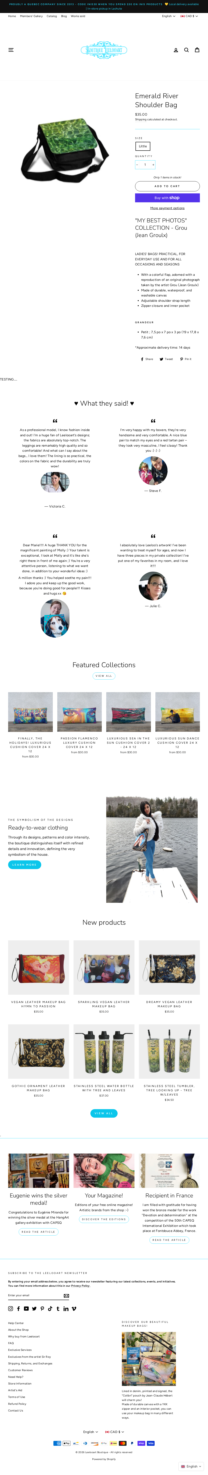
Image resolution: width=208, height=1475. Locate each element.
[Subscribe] (66, 1295)
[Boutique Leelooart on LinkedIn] (66, 1308)
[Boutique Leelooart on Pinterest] (42, 1308)
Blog (64, 16)
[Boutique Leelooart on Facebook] (18, 1308)
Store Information (20, 1383)
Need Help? (15, 1376)
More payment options (167, 208)
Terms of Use (16, 1397)
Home (12, 16)
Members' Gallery (31, 16)
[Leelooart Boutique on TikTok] (50, 1308)
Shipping (141, 119)
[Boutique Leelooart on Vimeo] (74, 1308)
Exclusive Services (19, 1349)
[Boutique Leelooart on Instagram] (10, 1308)
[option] (104, 6)
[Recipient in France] (169, 1171)
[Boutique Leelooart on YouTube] (26, 1308)
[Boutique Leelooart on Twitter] (34, 1308)
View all (104, 675)
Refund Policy (17, 1403)
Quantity (144, 156)
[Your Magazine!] (104, 1171)
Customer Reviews (20, 1370)
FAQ (11, 1343)
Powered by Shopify (104, 1459)
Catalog (52, 16)
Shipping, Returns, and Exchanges (30, 1363)
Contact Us (15, 1410)
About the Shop (18, 1329)
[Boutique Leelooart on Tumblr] (58, 1308)
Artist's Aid (15, 1390)
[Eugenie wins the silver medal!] (38, 1171)
